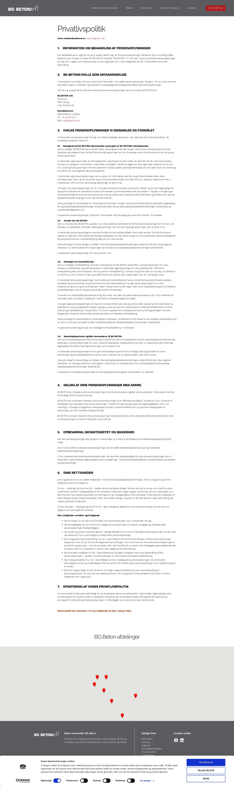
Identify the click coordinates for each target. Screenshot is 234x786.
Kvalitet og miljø (169, 8)
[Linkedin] (182, 740)
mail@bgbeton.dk (71, 120)
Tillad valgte (206, 770)
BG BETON (146, 8)
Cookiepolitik (148, 755)
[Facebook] (176, 740)
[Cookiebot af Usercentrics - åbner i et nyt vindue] (23, 781)
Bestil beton (147, 739)
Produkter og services (105, 8)
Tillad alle (206, 762)
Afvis (206, 778)
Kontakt (191, 8)
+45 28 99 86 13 (68, 117)
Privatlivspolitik (149, 752)
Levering (146, 742)
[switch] (84, 781)
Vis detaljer (145, 781)
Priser (129, 8)
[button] (97, 677)
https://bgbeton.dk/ (95, 38)
